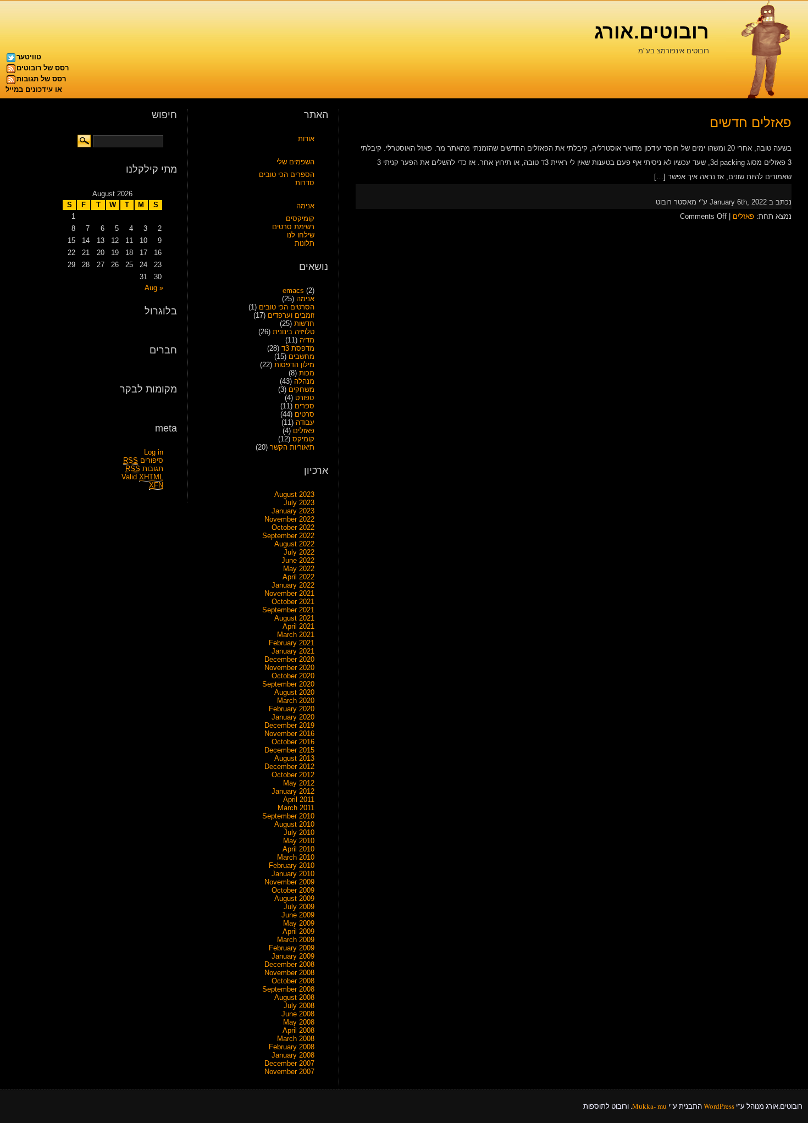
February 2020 (291, 709)
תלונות (304, 243)
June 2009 (297, 915)
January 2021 (293, 651)
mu (662, 1106)
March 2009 (295, 940)
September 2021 (288, 610)
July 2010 (299, 832)
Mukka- (644, 1106)
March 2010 (295, 857)
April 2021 (298, 626)
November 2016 (289, 733)
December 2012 (289, 766)
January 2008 (293, 1055)
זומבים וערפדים (291, 315)
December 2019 (289, 725)
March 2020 (295, 700)
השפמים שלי (295, 162)
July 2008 (299, 1006)
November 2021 (289, 593)
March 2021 (295, 634)
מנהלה (304, 381)
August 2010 (294, 824)
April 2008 (298, 1030)
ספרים (304, 406)
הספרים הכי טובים (286, 174)
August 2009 (294, 898)
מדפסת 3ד (297, 348)
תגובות (144, 468)
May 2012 (298, 783)
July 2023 (299, 503)
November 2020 (289, 667)
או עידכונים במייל (33, 89)
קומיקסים (300, 218)
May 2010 (298, 841)
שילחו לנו (300, 235)
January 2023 (293, 511)
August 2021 (294, 618)
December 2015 (289, 750)
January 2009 (293, 956)
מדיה (307, 340)
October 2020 (293, 676)
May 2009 (298, 923)
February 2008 (291, 1047)
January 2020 (293, 717)
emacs (293, 290)
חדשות (304, 323)
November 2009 (289, 882)
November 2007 (289, 1071)
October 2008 (293, 981)
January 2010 (293, 874)
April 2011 (298, 799)
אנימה (305, 206)
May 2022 (298, 569)
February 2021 (291, 643)
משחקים (301, 389)
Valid (142, 477)
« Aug (154, 288)
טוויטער (28, 57)
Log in (153, 452)
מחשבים (301, 356)
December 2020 (289, 659)
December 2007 (289, 1063)
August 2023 (294, 494)
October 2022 (293, 527)
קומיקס (303, 439)
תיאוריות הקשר (292, 447)
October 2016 (293, 742)
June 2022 (297, 560)
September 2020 (288, 684)
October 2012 (293, 775)
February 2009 (291, 948)
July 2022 (299, 552)
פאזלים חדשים (751, 122)
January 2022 (293, 585)
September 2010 (288, 816)
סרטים (304, 414)
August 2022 (294, 544)
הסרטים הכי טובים (286, 307)
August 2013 (294, 758)
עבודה (305, 422)
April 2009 (298, 931)
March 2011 (296, 808)
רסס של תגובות (41, 79)
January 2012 (293, 791)
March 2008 (295, 1039)
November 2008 (289, 973)
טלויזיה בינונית (293, 332)
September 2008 (288, 989)
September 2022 (288, 536)
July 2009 (299, 907)
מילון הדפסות (294, 365)
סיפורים (143, 460)
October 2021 (293, 602)
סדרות (304, 183)
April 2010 (298, 849)
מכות (306, 373)
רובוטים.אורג (651, 31)
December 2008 (289, 964)
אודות (306, 139)
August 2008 (294, 997)
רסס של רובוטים (42, 68)
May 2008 (298, 1022)
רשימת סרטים (293, 227)
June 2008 (297, 1014)
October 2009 (293, 890)
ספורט (304, 398)
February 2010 (291, 865)
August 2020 (294, 692)
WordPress (719, 1106)
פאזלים (743, 216)
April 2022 (298, 577)
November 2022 (289, 519)
